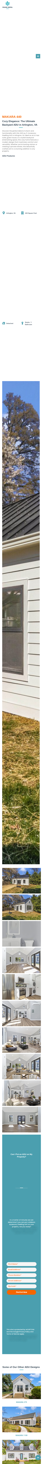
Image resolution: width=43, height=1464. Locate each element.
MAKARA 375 (21, 1402)
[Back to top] (38, 1457)
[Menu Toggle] (38, 56)
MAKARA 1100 (21, 1435)
